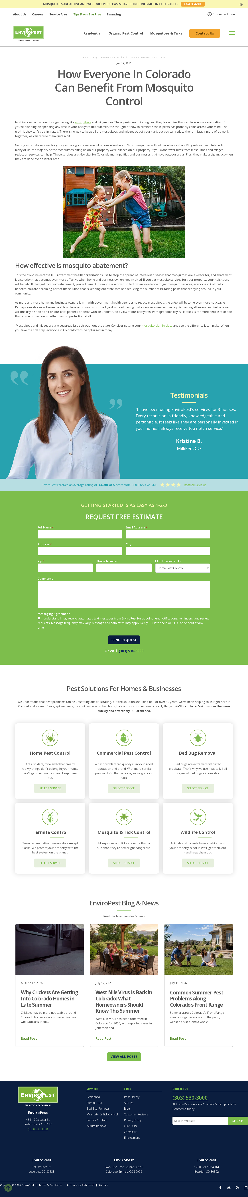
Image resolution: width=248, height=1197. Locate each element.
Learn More (192, 4)
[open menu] (228, 33)
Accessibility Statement (80, 1185)
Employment (132, 1137)
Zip (41, 561)
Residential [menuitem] (92, 33)
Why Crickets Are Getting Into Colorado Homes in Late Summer (49, 998)
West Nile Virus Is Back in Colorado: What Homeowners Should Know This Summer (123, 1001)
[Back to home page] (28, 33)
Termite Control (96, 1120)
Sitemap (103, 1185)
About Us (19, 14)
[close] (241, 4)
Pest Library (131, 1096)
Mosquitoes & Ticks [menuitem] (166, 33)
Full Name (46, 527)
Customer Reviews (136, 1114)
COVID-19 (130, 1126)
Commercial (94, 1102)
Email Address (137, 527)
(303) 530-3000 (131, 650)
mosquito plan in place (157, 326)
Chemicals (130, 1131)
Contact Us (205, 33)
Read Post (29, 1038)
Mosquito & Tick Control (102, 1114)
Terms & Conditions (50, 1185)
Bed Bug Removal (97, 1108)
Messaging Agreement (54, 614)
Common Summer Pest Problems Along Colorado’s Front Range (196, 998)
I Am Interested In (168, 561)
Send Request (124, 640)
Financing (114, 14)
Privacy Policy (132, 1120)
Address (45, 544)
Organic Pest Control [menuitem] (126, 33)
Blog (127, 1108)
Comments (45, 579)
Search (237, 1121)
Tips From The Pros (87, 14)
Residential (93, 1096)
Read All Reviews (195, 485)
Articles (128, 1102)
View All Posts (124, 1056)
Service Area (58, 14)
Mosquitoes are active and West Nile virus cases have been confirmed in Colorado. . (110, 4)
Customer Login (224, 14)
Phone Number (107, 561)
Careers (38, 14)
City (128, 544)
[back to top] (8, 1187)
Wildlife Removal (96, 1126)
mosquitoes (83, 122)
